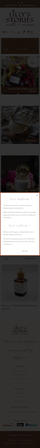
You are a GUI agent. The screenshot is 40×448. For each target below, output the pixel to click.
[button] (37, 195)
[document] (20, 224)
